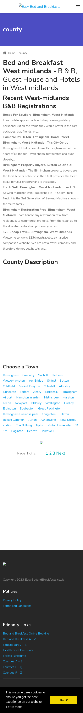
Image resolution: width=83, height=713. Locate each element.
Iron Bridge (36, 380)
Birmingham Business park (20, 414)
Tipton (40, 425)
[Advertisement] (41, 315)
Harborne (58, 375)
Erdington (9, 408)
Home (11, 53)
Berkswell (47, 431)
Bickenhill (51, 392)
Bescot (32, 431)
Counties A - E (12, 661)
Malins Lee (51, 397)
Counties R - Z (12, 673)
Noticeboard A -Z (14, 645)
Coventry (28, 375)
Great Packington (49, 408)
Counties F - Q (12, 667)
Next (60, 453)
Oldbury (36, 403)
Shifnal (51, 380)
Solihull (43, 375)
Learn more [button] (14, 707)
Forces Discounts (14, 656)
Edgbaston (27, 408)
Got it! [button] (64, 700)
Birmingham (11, 375)
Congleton (49, 414)
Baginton (17, 431)
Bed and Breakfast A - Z (19, 639)
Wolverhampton (14, 380)
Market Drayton (29, 386)
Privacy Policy (12, 600)
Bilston (64, 414)
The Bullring (24, 425)
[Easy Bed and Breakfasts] (39, 6)
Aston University (59, 425)
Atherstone (48, 420)
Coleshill (49, 386)
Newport (21, 403)
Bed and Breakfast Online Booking (26, 633)
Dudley (69, 403)
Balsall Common (14, 420)
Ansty (37, 392)
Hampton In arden (28, 397)
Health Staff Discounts (18, 650)
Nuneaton (9, 392)
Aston (32, 420)
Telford (24, 392)
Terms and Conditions (17, 606)
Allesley (64, 386)
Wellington (52, 403)
